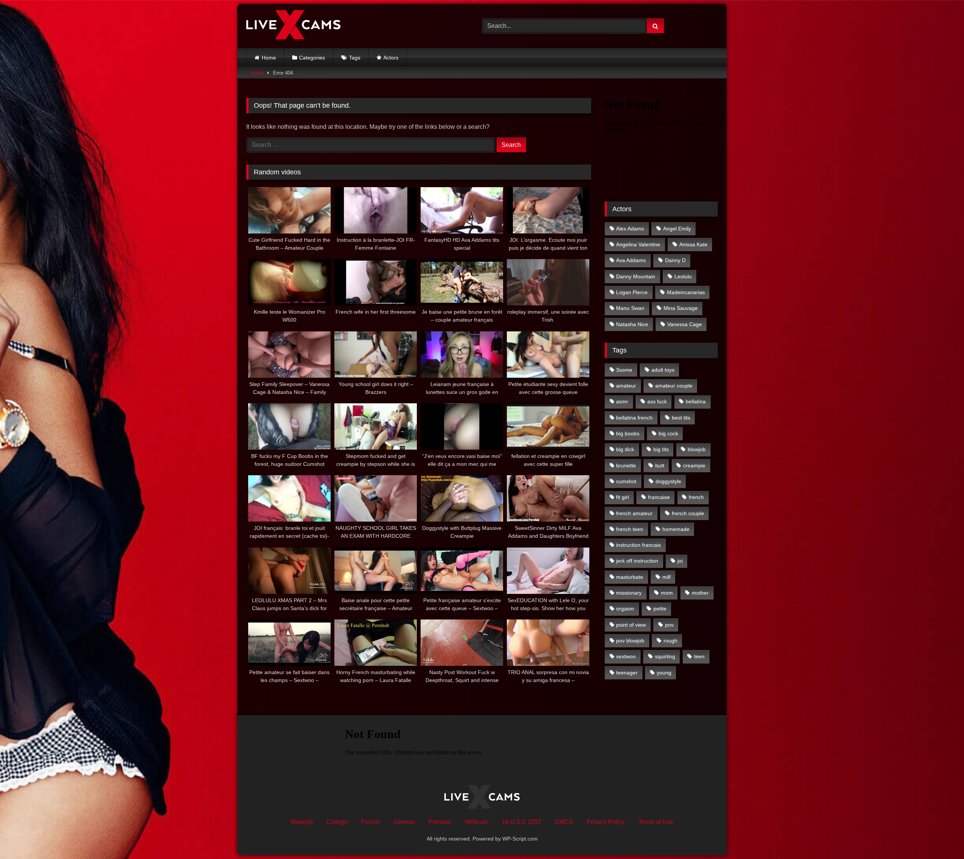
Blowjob (302, 822)
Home (269, 58)
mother (700, 593)
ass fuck (657, 401)
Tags (354, 58)
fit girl (622, 497)
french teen (629, 529)
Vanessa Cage (684, 324)
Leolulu (683, 276)
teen (699, 656)
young (664, 673)
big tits (661, 449)
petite (660, 609)
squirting (665, 656)
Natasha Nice (632, 324)
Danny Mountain (635, 276)
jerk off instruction (637, 561)
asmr (622, 401)
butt (659, 465)
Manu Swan (630, 308)
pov (669, 625)
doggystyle (668, 481)
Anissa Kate (693, 244)
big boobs (627, 433)
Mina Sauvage (681, 308)
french (696, 497)
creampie (694, 465)
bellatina (696, 401)
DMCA (564, 822)
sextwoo (626, 656)
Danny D (675, 260)
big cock (668, 433)
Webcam (476, 822)
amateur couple (673, 386)
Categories (312, 58)
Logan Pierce (632, 292)
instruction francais (638, 545)
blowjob (697, 449)
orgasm (625, 609)
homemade (675, 529)
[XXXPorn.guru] (293, 26)
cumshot (626, 481)
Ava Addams (631, 260)
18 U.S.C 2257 (521, 822)
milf (666, 577)
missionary (629, 593)
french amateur (634, 513)
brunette (626, 465)
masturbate (629, 577)
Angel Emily (677, 229)
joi (680, 561)
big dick (625, 449)
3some (624, 370)
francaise (659, 497)
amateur (626, 386)
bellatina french (634, 418)
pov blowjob (630, 641)
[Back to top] (940, 836)
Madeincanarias (686, 292)
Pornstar (440, 822)
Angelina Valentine (638, 244)
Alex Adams (630, 229)
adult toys (662, 370)
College (337, 822)
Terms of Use (655, 822)
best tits (681, 418)
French (370, 822)
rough (670, 641)
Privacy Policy (606, 822)
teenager (627, 673)
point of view (631, 625)
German (404, 822)
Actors (390, 58)
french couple (688, 513)
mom (667, 593)
